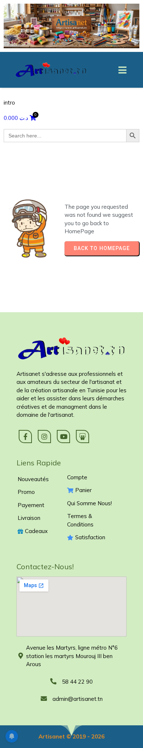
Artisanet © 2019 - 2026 (71, 736)
